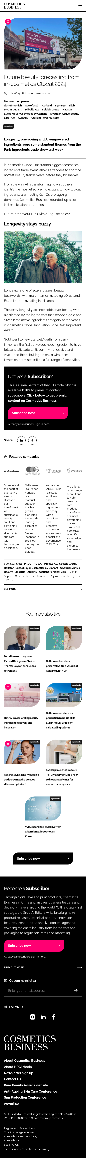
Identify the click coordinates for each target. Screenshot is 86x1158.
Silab (19, 563)
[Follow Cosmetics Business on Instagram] (32, 1018)
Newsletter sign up (18, 1073)
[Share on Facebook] (32, 440)
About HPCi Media (18, 1067)
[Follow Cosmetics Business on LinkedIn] (43, 1018)
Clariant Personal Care (53, 571)
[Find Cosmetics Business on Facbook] (53, 1018)
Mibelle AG (50, 563)
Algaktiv (32, 571)
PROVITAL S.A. (33, 563)
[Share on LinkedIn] (21, 440)
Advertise (11, 1104)
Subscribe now (23, 413)
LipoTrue (20, 571)
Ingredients (8, 126)
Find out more (14, 967)
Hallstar (9, 567)
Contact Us (12, 1079)
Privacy (43, 1149)
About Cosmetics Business (24, 1061)
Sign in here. (42, 424)
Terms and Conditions (20, 1149)
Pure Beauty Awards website (26, 1085)
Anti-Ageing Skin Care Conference (30, 1091)
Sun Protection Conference (25, 1097)
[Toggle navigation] (80, 6)
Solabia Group (67, 563)
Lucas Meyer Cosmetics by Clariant (36, 567)
